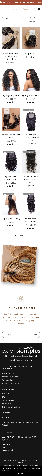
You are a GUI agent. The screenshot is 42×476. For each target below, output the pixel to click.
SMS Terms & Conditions (11, 407)
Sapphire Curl (31, 53)
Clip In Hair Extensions (13, 356)
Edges (31, 356)
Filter (7, 18)
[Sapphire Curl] (31, 38)
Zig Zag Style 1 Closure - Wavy (31, 220)
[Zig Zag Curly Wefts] (11, 80)
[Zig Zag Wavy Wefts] (31, 80)
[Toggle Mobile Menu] (4, 9)
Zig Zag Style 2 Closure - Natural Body (31, 137)
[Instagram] (19, 366)
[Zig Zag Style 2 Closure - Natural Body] (31, 119)
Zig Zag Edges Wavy (11, 218)
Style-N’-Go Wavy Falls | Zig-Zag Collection (11, 56)
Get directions (7, 428)
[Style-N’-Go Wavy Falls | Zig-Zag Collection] (11, 38)
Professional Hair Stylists (10, 377)
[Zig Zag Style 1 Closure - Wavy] (31, 203)
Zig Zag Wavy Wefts (31, 95)
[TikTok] (27, 366)
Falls (35, 356)
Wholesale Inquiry (8, 380)
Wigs (30, 360)
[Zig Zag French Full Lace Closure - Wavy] (31, 161)
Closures (25, 356)
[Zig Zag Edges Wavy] (11, 203)
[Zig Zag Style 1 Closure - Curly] (11, 161)
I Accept (21, 473)
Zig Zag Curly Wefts (11, 95)
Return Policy (7, 394)
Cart (35, 9)
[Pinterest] (23, 366)
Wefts (26, 360)
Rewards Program (8, 373)
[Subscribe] (37, 334)
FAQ (3, 397)
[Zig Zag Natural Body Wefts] (11, 119)
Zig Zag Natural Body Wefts (11, 136)
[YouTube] (31, 366)
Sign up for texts (7, 450)
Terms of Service (8, 400)
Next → (23, 235)
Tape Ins (19, 360)
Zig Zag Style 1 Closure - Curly (11, 178)
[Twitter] (15, 366)
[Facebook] (11, 366)
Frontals (12, 360)
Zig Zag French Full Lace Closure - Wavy (31, 179)
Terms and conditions (30, 465)
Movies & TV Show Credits (12, 383)
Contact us (5, 447)
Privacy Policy (7, 404)
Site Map (7, 465)
